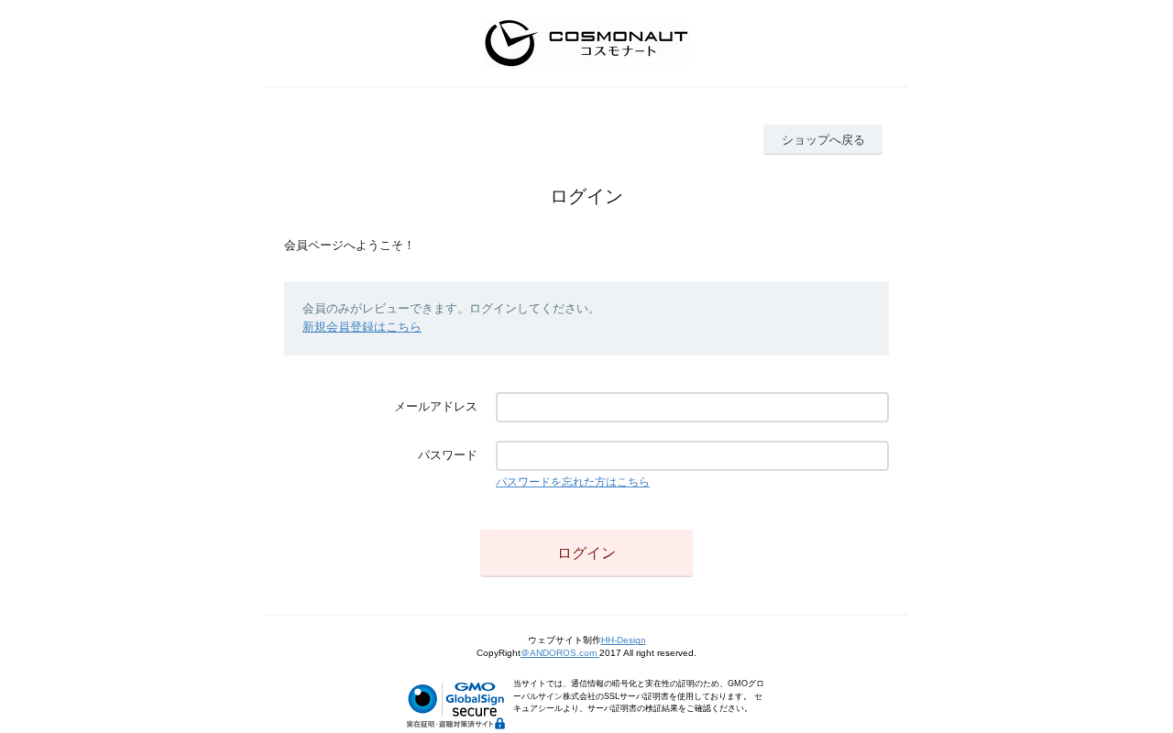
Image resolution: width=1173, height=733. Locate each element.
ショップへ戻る (823, 140)
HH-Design (623, 640)
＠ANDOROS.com (560, 653)
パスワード (447, 455)
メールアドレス (435, 406)
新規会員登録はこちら (362, 327)
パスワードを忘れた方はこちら (573, 482)
